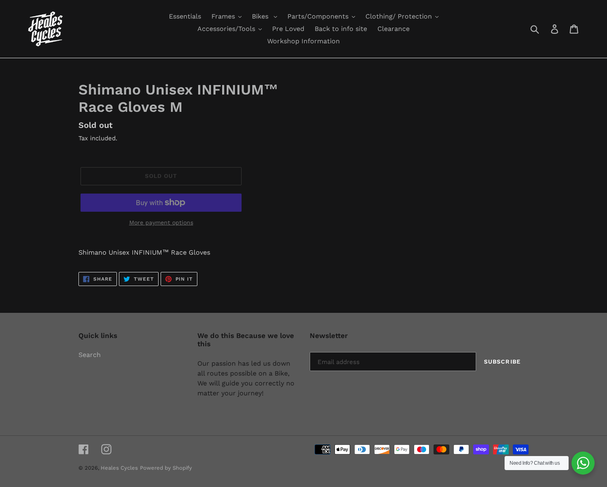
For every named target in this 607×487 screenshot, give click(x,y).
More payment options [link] (161, 222)
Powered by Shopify (166, 468)
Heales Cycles (119, 468)
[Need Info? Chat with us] (583, 463)
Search (89, 355)
